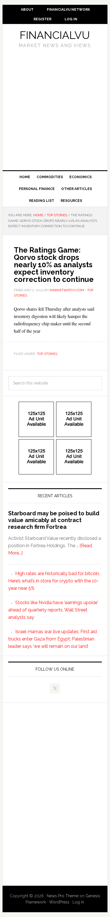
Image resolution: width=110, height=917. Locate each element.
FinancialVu (55, 35)
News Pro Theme (62, 896)
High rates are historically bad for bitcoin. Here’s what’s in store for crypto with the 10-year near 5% (54, 581)
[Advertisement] (55, 107)
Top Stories (47, 354)
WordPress (59, 902)
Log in (78, 902)
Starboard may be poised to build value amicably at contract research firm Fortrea (53, 520)
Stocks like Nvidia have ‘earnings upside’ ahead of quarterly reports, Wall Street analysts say (53, 610)
